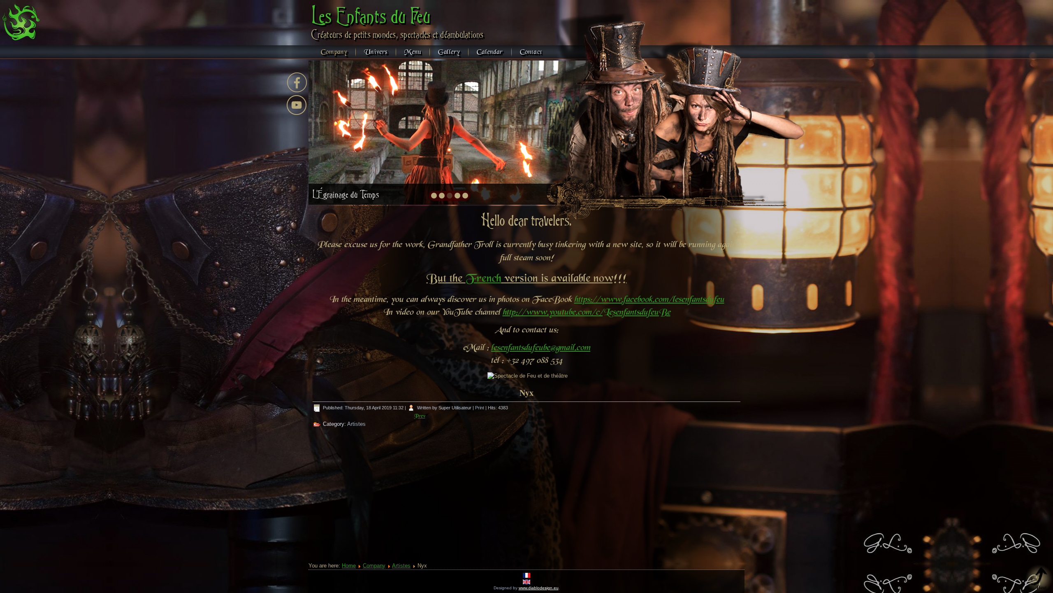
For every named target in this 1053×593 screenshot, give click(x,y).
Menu (412, 52)
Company (334, 52)
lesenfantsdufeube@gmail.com (540, 348)
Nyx (526, 393)
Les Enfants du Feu (371, 15)
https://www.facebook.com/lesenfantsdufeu (649, 299)
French (483, 279)
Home (349, 566)
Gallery (449, 52)
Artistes (356, 424)
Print (480, 407)
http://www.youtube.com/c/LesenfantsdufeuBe (586, 312)
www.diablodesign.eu (539, 588)
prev (332, 131)
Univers (375, 52)
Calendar (490, 52)
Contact (531, 52)
